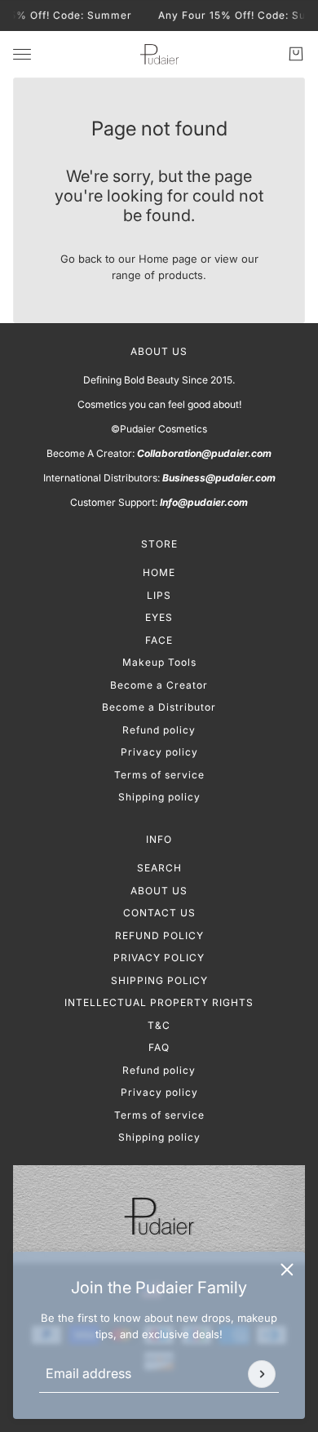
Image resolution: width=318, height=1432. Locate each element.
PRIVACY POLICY (159, 957)
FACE (159, 640)
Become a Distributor (159, 707)
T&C (159, 1025)
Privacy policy (159, 752)
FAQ (159, 1047)
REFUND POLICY (159, 935)
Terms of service (159, 775)
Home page (168, 258)
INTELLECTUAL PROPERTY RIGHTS (159, 1002)
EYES (159, 617)
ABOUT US (159, 890)
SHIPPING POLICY (159, 980)
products (180, 275)
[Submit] (262, 1374)
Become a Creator (159, 685)
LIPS (159, 595)
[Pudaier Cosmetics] (159, 54)
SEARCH (159, 868)
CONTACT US (159, 913)
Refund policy (159, 730)
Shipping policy (159, 797)
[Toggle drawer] (22, 54)
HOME (159, 572)
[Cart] (296, 54)
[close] (287, 1269)
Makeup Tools (159, 662)
